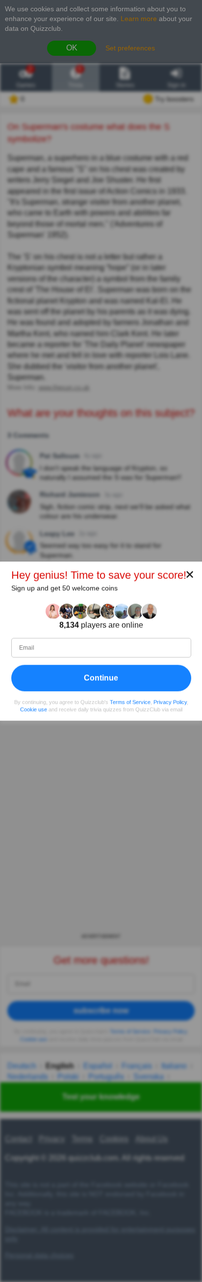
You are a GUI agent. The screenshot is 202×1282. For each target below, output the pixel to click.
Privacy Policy (170, 702)
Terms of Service (130, 702)
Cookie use (33, 709)
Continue (101, 678)
